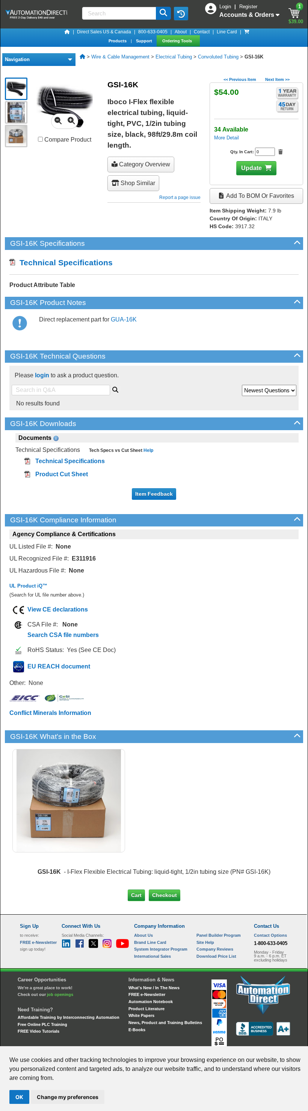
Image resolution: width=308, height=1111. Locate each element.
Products (118, 41)
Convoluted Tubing (218, 57)
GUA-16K (124, 319)
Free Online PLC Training (42, 1024)
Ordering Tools (177, 41)
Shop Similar (137, 183)
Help (147, 450)
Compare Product (67, 139)
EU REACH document (58, 666)
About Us (143, 935)
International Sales (152, 956)
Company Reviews (214, 949)
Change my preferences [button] (67, 1097)
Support (144, 41)
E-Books (136, 1029)
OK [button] (19, 1097)
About (181, 31)
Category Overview (144, 164)
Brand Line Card (150, 942)
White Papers (141, 1015)
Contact (202, 31)
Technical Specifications (64, 262)
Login (226, 6)
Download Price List (216, 956)
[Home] (67, 31)
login (42, 375)
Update (251, 168)
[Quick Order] (246, 31)
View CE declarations (57, 609)
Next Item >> (277, 79)
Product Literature (146, 1008)
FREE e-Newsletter (146, 994)
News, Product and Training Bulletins (165, 1022)
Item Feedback (154, 494)
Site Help (205, 942)
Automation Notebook (150, 1001)
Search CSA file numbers (63, 635)
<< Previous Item (239, 79)
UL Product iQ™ (28, 586)
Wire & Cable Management (120, 57)
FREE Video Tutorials (38, 1031)
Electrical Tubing (174, 57)
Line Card (227, 31)
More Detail (226, 138)
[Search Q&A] (115, 388)
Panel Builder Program (218, 935)
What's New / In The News (154, 987)
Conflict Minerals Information (50, 713)
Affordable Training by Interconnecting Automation (68, 1017)
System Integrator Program (160, 949)
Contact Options (270, 935)
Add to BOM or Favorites (259, 196)
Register (248, 6)
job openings (60, 994)
